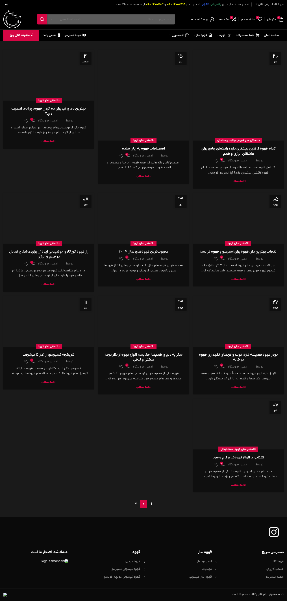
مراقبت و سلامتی (227, 140)
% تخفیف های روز (21, 35)
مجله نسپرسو (274, 577)
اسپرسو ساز (204, 561)
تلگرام (205, 4)
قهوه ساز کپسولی (200, 577)
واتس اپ (216, 4)
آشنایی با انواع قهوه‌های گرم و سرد (238, 457)
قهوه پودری (132, 561)
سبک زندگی (227, 449)
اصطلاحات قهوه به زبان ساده (143, 148)
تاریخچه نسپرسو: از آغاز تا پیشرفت (49, 354)
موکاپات (207, 569)
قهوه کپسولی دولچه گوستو (122, 577)
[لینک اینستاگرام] (6, 4)
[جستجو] (42, 19)
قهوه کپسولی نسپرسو (125, 569)
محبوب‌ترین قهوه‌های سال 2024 (144, 251)
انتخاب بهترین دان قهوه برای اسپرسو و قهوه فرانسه (238, 251)
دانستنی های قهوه (249, 140)
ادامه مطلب (238, 181)
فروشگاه (278, 561)
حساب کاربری (275, 569)
